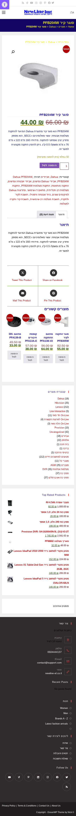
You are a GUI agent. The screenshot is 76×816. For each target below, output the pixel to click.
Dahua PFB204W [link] (22, 176)
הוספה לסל (49, 165)
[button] (13, 52)
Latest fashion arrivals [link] (56, 723)
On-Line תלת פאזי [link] (60, 423)
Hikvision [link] (59, 403)
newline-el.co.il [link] (53, 673)
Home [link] (71, 26)
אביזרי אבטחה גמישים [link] (19, 181)
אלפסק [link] (65, 440)
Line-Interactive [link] (57, 411)
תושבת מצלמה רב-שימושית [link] (44, 199)
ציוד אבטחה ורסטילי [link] (40, 194)
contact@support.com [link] (49, 662)
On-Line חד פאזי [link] (60, 415)
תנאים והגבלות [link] (60, 753)
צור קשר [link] (64, 748)
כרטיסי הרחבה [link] (61, 452)
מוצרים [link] (62, 26)
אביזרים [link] (45, 176)
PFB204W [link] (63, 181)
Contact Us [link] (44, 805)
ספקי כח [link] (64, 473)
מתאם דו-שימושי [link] (36, 190)
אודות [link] (65, 743)
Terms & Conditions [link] (27, 805)
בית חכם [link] (64, 444)
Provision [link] (59, 427)
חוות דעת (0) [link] (47, 214)
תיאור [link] (61, 214)
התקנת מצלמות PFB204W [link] (35, 185)
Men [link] (65, 713)
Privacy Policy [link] (8, 805)
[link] (4, 4)
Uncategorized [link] (56, 432)
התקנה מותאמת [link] (60, 185)
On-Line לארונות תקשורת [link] (56, 419)
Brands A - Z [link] (61, 718)
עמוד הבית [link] (63, 42)
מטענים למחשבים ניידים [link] (57, 456)
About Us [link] (56, 805)
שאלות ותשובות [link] (60, 758)
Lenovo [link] (59, 407)
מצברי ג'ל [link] (64, 461)
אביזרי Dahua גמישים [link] (44, 181)
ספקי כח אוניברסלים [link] (59, 477)
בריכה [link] (66, 448)
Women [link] (64, 708)
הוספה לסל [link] (62, 358)
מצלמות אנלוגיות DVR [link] (55, 469)
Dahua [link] (52, 26)
